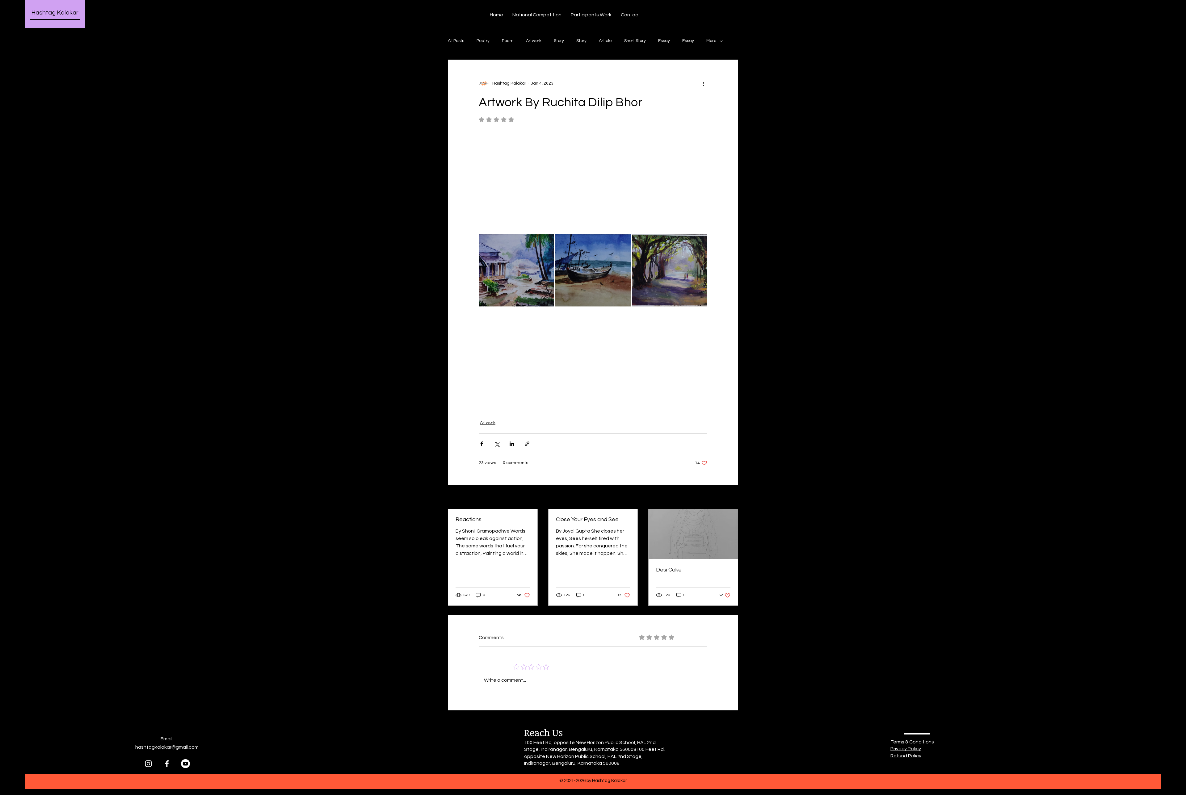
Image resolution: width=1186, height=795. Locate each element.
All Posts (456, 41)
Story (559, 41)
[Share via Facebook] (482, 444)
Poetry (483, 41)
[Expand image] (516, 270)
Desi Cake (669, 570)
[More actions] (703, 83)
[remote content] (593, 180)
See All (731, 497)
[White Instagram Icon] (148, 763)
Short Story (635, 41)
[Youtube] (185, 763)
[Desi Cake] (693, 534)
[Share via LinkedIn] (512, 444)
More (711, 41)
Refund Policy (905, 755)
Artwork (533, 41)
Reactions (469, 519)
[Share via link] (527, 444)
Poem (508, 41)
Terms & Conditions (912, 741)
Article (605, 41)
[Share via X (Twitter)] (497, 444)
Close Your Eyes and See (587, 519)
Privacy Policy (905, 748)
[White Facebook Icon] (166, 763)
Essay (664, 41)
